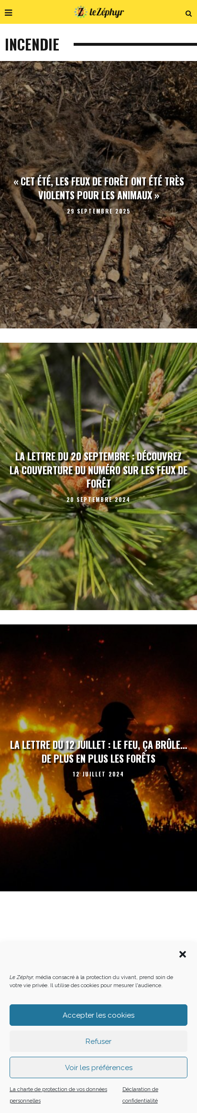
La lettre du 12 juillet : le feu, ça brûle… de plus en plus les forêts (98, 751)
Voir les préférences (98, 1067)
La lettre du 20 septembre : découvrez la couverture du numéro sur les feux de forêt (98, 469)
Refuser (98, 1041)
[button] (182, 954)
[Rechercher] (189, 12)
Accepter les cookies (98, 1015)
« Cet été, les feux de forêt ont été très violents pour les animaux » (98, 188)
